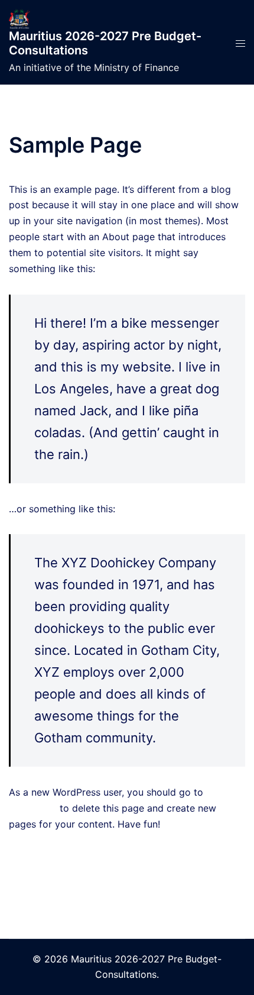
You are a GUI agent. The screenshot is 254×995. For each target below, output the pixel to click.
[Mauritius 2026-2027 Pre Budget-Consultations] (19, 18)
